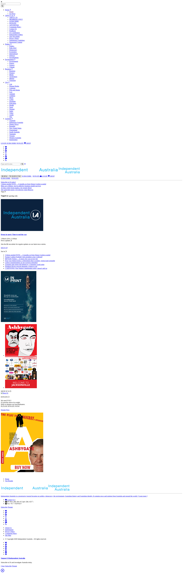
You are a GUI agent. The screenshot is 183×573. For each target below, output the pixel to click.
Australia (8, 119)
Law (10, 92)
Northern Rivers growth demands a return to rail (21, 266)
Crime (11, 99)
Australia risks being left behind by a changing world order (24, 264)
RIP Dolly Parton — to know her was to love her (21, 259)
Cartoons (12, 88)
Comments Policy (15, 27)
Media (11, 75)
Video (11, 113)
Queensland (13, 130)
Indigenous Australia (16, 122)
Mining (11, 78)
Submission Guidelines (17, 40)
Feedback (12, 31)
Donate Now (5, 410)
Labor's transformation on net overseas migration (21, 263)
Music (11, 98)
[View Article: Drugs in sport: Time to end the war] (22, 230)
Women (12, 109)
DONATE (12, 23)
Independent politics (16, 35)
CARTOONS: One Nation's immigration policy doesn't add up (26, 268)
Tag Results (9, 481)
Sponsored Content (15, 42)
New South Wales (15, 128)
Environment (9, 59)
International (13, 54)
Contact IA (13, 29)
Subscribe (4, 507)
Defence (12, 56)
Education (12, 103)
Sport (11, 107)
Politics (7, 44)
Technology (13, 77)
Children (12, 96)
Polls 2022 (12, 48)
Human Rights (14, 86)
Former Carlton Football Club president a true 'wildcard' (23, 257)
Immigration (13, 140)
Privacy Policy (14, 38)
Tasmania (12, 134)
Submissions (9, 530)
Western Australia (15, 138)
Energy (11, 63)
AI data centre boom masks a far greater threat (16, 188)
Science (12, 65)
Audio (11, 115)
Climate (12, 67)
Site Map (8, 535)
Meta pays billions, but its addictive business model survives (21, 186)
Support (13, 558)
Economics (13, 52)
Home (7, 10)
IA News (12, 14)
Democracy (13, 50)
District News (14, 124)
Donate (10, 507)
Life (6, 82)
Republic (12, 126)
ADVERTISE (14, 25)
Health (11, 105)
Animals (12, 94)
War (10, 117)
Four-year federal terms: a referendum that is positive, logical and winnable (30, 261)
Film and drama (14, 90)
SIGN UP (4, 248)
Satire (11, 111)
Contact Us (11, 500)
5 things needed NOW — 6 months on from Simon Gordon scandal (23, 184)
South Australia (14, 132)
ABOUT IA (9, 15)
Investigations (14, 57)
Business (8, 69)
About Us (8, 528)
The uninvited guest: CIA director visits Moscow (17, 190)
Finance (12, 73)
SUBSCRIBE (14, 21)
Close (3, 566)
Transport (12, 80)
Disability (12, 101)
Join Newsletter (14, 36)
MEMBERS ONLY (16, 19)
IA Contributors (14, 33)
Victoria (12, 136)
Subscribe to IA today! (8, 182)
